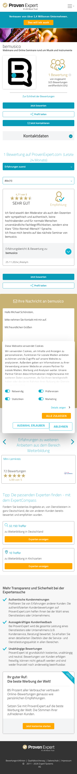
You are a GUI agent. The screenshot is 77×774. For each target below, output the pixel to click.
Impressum (66, 760)
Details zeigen (58, 407)
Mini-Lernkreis (12, 459)
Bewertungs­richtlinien (15, 760)
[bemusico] (19, 72)
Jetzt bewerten (38, 105)
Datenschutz (53, 760)
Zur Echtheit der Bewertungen (39, 96)
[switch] (41, 391)
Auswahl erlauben (31, 425)
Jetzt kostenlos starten (38, 726)
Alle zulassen (56, 416)
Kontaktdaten (36, 136)
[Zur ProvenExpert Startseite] (20, 7)
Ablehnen (61, 426)
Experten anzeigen (39, 539)
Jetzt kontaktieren (40, 123)
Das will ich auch (38, 22)
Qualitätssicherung (36, 760)
